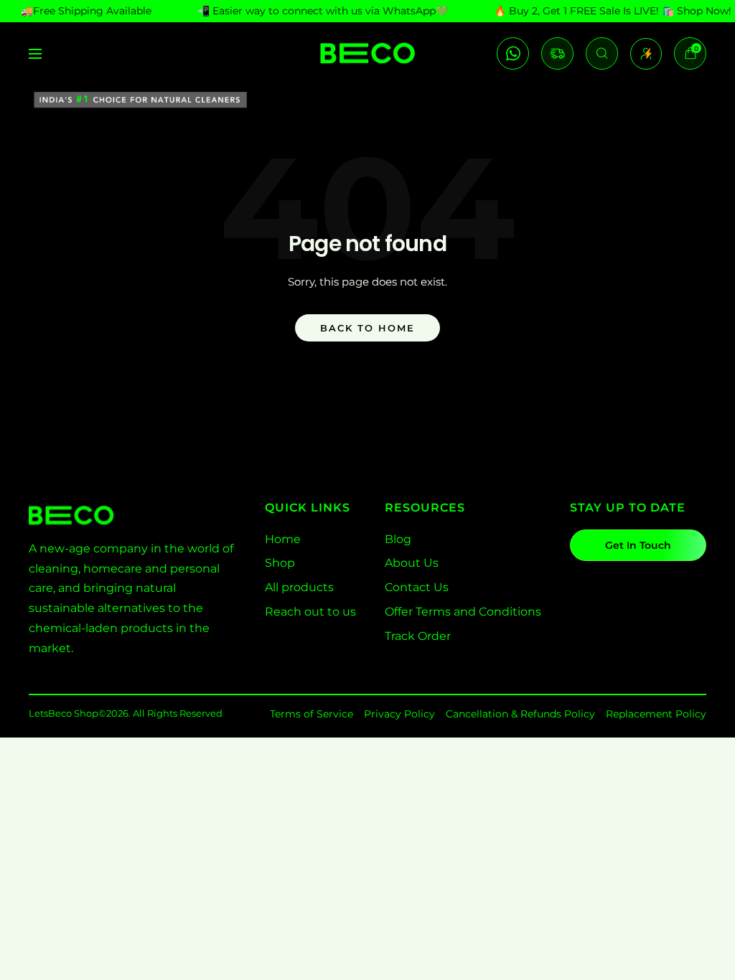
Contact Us (417, 587)
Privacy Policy (399, 713)
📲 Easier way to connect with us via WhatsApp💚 (322, 10)
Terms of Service (311, 713)
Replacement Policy (656, 713)
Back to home (367, 328)
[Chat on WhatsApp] (513, 53)
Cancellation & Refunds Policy (520, 713)
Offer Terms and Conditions (463, 611)
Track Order (418, 636)
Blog (398, 539)
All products (299, 587)
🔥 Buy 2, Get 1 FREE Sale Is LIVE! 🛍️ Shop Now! (612, 10)
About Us (412, 563)
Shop (280, 563)
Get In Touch (638, 545)
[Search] (602, 53)
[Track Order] (557, 53)
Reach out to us (310, 611)
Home (283, 539)
